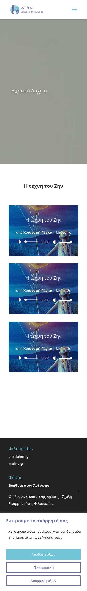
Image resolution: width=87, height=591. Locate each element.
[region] (43, 552)
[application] (43, 241)
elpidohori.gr (19, 456)
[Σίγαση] (54, 242)
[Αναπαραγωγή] (20, 242)
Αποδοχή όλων (43, 554)
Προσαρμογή (43, 567)
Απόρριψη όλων (43, 580)
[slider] (64, 242)
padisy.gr (16, 463)
